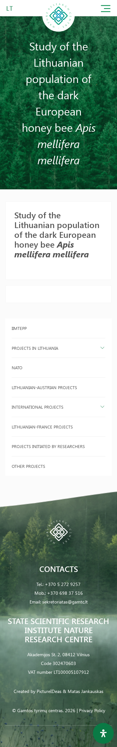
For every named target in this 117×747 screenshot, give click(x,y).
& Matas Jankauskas (83, 691)
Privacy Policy (92, 710)
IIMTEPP (19, 328)
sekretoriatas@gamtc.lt (65, 602)
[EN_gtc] (58, 30)
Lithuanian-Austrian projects (44, 387)
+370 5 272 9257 (63, 584)
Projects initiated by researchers (48, 446)
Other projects (28, 466)
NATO (17, 367)
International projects (37, 407)
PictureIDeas (49, 691)
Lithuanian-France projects (42, 426)
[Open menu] (105, 10)
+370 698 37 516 (65, 593)
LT (9, 8)
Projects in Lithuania (35, 348)
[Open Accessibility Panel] (103, 733)
